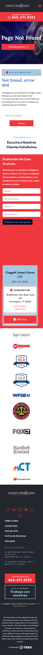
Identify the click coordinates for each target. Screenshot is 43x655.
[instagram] (20, 509)
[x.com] (32, 509)
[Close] (34, 206)
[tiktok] (20, 515)
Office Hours (20, 309)
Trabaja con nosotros (20, 593)
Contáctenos (11, 526)
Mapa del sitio (11, 531)
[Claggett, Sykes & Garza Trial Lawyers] (17, 6)
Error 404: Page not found (20, 72)
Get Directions (20, 306)
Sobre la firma (11, 521)
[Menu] (39, 6)
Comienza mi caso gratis (17, 222)
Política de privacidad (15, 536)
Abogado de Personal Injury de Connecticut (7, 72)
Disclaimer (10, 541)
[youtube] (26, 509)
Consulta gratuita (16, 46)
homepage (6, 99)
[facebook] (8, 509)
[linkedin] (14, 509)
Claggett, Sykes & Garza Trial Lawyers (19, 604)
